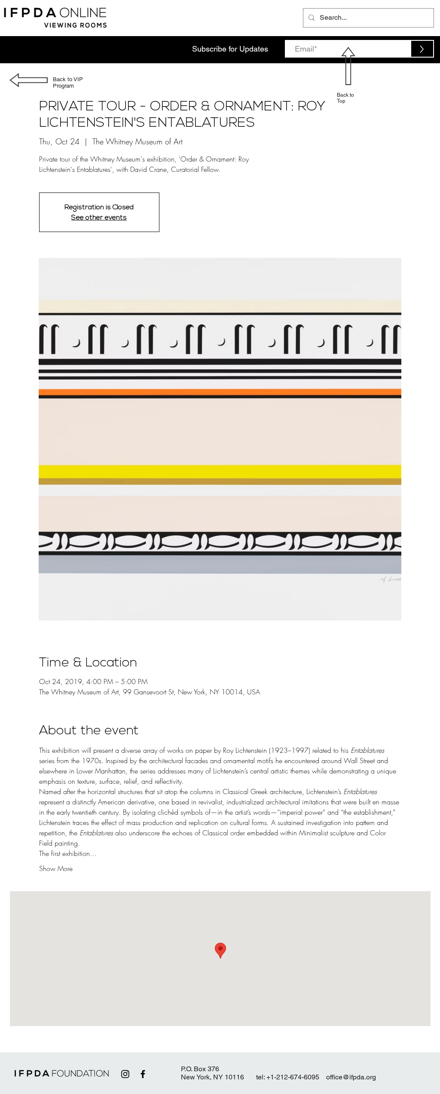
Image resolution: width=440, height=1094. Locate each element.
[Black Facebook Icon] (143, 1074)
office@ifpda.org (351, 1077)
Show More (56, 868)
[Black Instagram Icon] (125, 1074)
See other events (99, 217)
